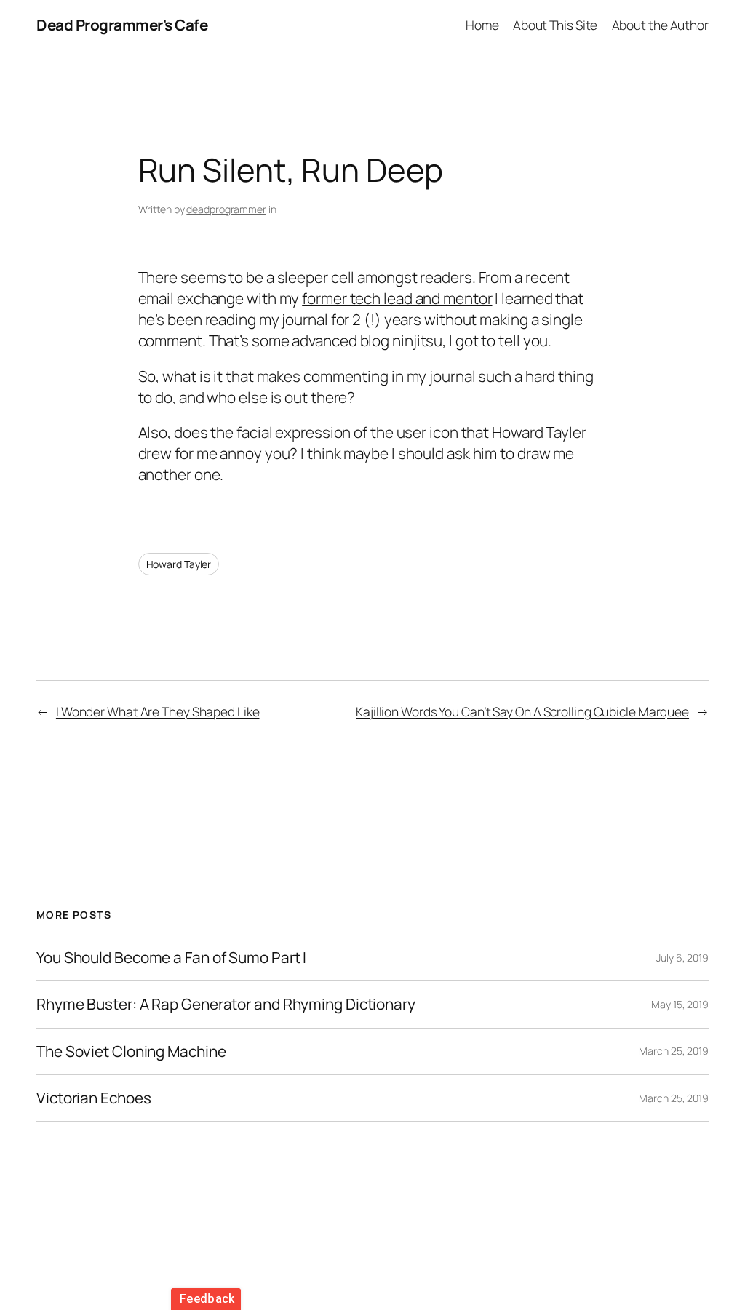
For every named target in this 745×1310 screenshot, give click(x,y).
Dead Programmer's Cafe (121, 25)
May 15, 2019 (680, 1004)
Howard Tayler (179, 564)
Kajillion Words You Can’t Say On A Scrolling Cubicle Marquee (522, 711)
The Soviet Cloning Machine (131, 1051)
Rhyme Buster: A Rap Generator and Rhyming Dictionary (225, 1004)
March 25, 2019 (674, 1051)
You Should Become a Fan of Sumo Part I (171, 957)
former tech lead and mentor (397, 298)
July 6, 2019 (682, 957)
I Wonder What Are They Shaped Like (158, 711)
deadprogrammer (226, 209)
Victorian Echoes (93, 1098)
